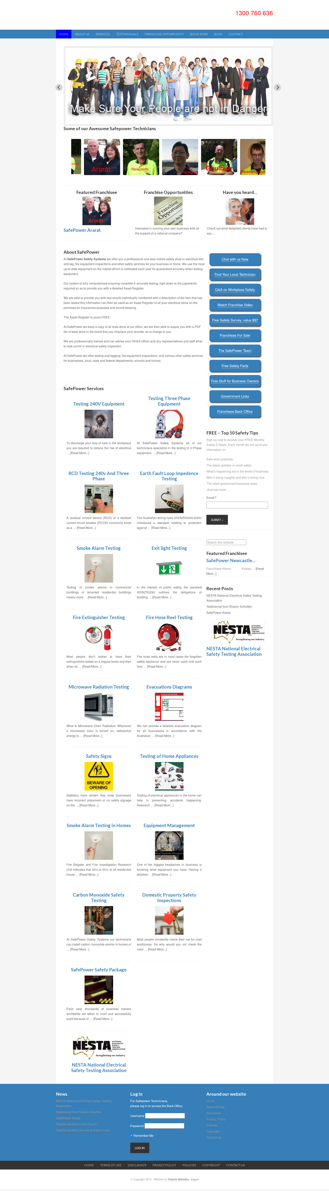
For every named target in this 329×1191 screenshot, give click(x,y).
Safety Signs (99, 756)
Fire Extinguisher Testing (99, 617)
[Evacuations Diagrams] (169, 707)
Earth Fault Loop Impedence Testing (169, 476)
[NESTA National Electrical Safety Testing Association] (98, 1048)
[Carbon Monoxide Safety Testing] (98, 920)
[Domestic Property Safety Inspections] (169, 920)
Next (278, 87)
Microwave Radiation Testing (99, 687)
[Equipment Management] (169, 845)
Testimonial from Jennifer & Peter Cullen (83, 1130)
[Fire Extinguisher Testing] (98, 637)
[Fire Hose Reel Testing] (169, 637)
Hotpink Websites (178, 1179)
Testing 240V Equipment (99, 404)
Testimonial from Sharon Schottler (229, 606)
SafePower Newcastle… (231, 560)
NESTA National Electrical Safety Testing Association (98, 1067)
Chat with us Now (235, 259)
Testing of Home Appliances (169, 756)
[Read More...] (79, 453)
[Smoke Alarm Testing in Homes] (98, 845)
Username (137, 1116)
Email (211, 498)
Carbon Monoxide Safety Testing (99, 897)
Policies (211, 1125)
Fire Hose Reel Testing (169, 617)
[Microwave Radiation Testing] (98, 707)
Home (210, 1101)
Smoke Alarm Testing (99, 548)
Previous (59, 87)
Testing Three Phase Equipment (169, 401)
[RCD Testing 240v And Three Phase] (98, 499)
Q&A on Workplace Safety (235, 289)
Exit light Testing (169, 548)
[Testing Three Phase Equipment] (169, 424)
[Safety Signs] (98, 776)
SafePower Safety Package (98, 969)
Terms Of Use (215, 1107)
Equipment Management (169, 825)
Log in (195, 1179)
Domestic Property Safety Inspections (169, 897)
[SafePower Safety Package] (98, 990)
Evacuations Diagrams (169, 687)
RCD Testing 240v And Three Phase (99, 476)
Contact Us (213, 1137)
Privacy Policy (216, 1119)
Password (137, 1126)
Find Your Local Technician (235, 274)
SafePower (86, 9)
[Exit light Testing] (169, 568)
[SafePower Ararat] (97, 211)
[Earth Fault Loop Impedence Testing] (169, 499)
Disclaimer (213, 1113)
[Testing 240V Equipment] (98, 424)
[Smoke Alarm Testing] (98, 568)
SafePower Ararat (82, 230)
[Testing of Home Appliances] (169, 776)
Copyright (213, 1131)
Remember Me (143, 1135)
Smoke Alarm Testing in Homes (99, 825)
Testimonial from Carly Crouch (76, 1124)
